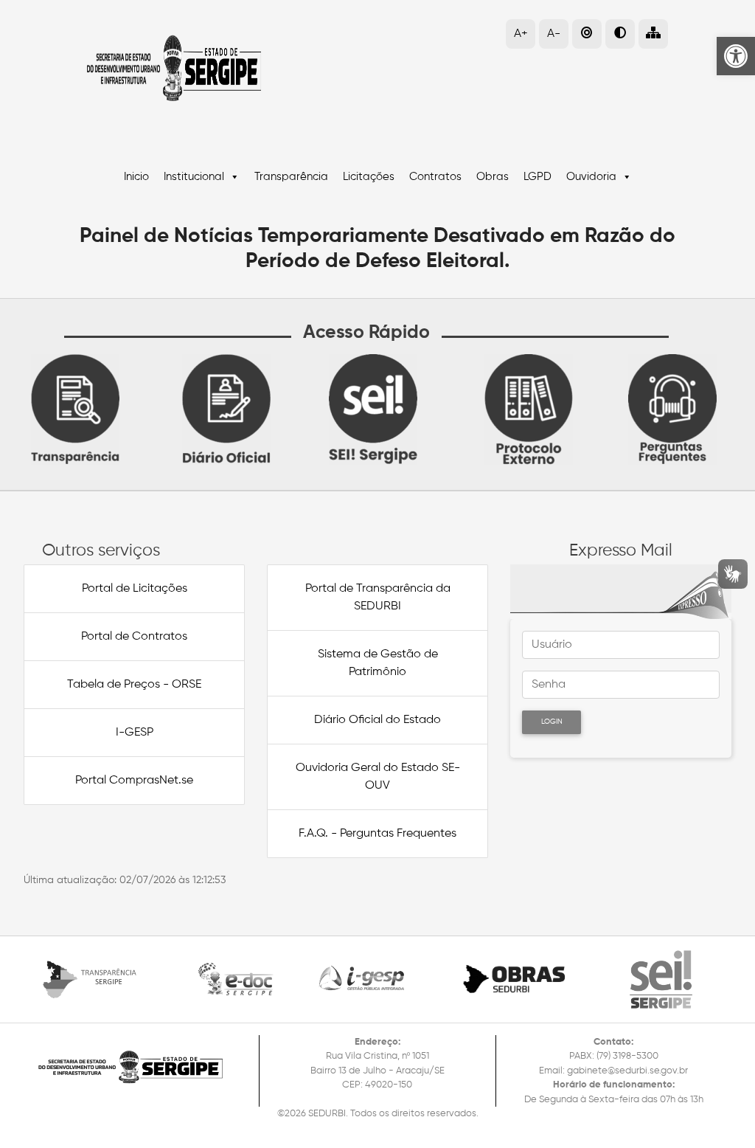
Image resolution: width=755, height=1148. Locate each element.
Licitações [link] (368, 176)
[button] (653, 34)
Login (552, 721)
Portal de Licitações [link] (134, 589)
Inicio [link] (136, 176)
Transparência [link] (291, 176)
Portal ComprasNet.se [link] (134, 780)
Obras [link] (492, 176)
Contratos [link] (435, 176)
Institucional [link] (194, 176)
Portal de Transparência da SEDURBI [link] (377, 597)
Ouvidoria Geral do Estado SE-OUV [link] (378, 777)
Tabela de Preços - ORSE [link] (134, 685)
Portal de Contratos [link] (134, 637)
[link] (736, 56)
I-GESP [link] (134, 733)
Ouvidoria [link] (591, 176)
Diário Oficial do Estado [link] (377, 720)
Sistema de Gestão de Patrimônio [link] (378, 663)
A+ (521, 34)
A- (553, 34)
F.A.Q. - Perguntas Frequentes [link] (377, 834)
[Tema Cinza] (587, 34)
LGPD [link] (537, 176)
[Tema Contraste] (620, 34)
